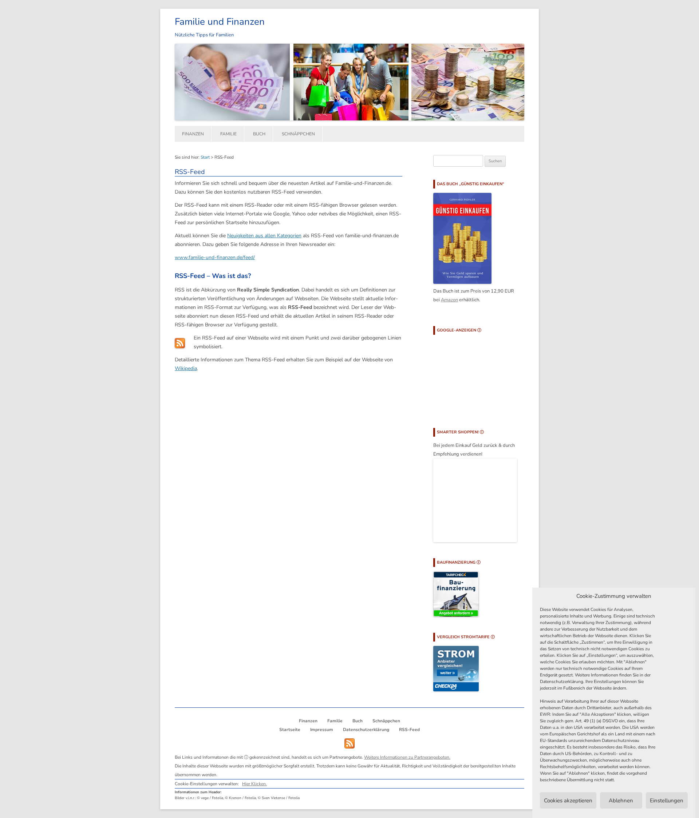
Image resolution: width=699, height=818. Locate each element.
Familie (228, 134)
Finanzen (193, 134)
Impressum (321, 729)
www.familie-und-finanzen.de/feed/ (215, 257)
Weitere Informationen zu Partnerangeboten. (407, 757)
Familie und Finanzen (220, 21)
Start (205, 157)
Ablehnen (621, 800)
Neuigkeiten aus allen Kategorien (264, 235)
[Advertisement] (469, 375)
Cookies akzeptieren (568, 800)
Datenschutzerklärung (366, 729)
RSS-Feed (409, 729)
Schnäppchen (298, 134)
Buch (259, 134)
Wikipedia (186, 368)
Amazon (449, 300)
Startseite (289, 729)
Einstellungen (666, 800)
